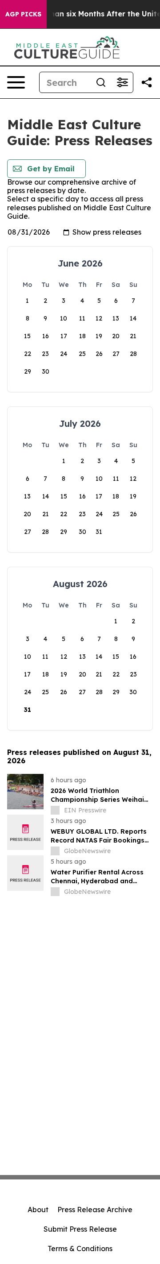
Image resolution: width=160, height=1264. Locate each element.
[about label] (55, 810)
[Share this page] (146, 82)
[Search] (101, 82)
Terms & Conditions (80, 1248)
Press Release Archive (94, 1209)
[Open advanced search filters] (122, 82)
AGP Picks (23, 14)
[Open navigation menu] (16, 82)
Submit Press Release (80, 1229)
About (38, 1209)
